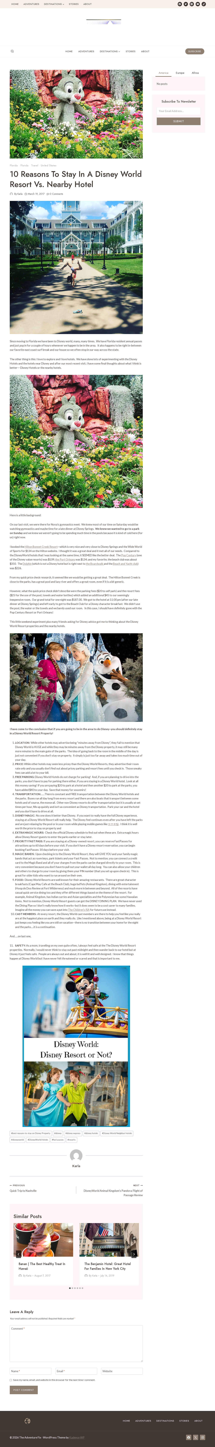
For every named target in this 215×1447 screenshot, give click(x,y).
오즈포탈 (113, 824)
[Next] (133, 1254)
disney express (72, 1133)
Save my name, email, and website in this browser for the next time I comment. (54, 1379)
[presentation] (43, 1240)
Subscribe (194, 51)
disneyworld (17, 1139)
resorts (72, 1139)
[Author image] (11, 194)
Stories (74, 4)
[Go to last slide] (18, 1254)
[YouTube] (198, 4)
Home (15, 4)
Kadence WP (77, 1437)
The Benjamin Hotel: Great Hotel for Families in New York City (107, 1266)
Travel (34, 165)
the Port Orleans (65, 559)
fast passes (58, 1139)
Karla (20, 194)
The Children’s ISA (79, 909)
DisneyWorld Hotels (38, 1139)
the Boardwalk (95, 563)
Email (61, 1371)
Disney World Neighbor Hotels (117, 1133)
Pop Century (128, 555)
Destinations (165, 1421)
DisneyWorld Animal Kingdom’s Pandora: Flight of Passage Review (113, 1190)
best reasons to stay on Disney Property (30, 1133)
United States (48, 165)
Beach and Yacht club (125, 563)
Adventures (31, 4)
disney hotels (91, 1133)
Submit (178, 121)
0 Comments (56, 194)
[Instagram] (192, 4)
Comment (18, 1328)
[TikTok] (204, 4)
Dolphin (27, 563)
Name (15, 1371)
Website (107, 1371)
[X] (195, 1437)
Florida (14, 165)
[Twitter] (186, 4)
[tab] (70, 1288)
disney (58, 1133)
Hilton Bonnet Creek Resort (41, 546)
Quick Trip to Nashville (23, 1188)
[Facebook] (180, 4)
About (87, 4)
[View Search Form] (12, 51)
